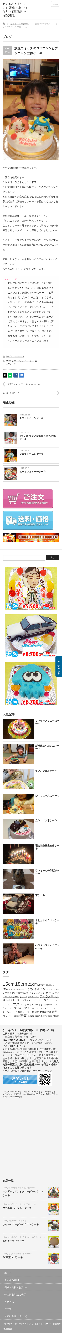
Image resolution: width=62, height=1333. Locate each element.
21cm (8, 361)
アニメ (8, 993)
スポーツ (14, 996)
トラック (36, 1000)
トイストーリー (14, 1000)
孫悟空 (17, 1016)
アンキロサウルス (20, 993)
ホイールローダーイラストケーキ (21, 1224)
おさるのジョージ (16, 989)
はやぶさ (39, 989)
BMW (5, 989)
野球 (45, 1016)
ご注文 (8, 1309)
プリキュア (20, 1008)
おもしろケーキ (15, 1237)
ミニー (50, 1008)
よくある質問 (11, 1280)
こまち (28, 989)
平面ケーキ (31, 1188)
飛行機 (56, 1016)
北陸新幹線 (45, 1012)
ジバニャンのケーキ (11, 393)
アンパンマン (37, 992)
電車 (50, 1016)
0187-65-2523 (17, 1039)
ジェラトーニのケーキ (31, 453)
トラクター (27, 1000)
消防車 (39, 1016)
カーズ (50, 992)
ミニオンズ (41, 1008)
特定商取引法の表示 (15, 1294)
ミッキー (31, 1008)
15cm (8, 984)
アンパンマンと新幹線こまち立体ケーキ (37, 437)
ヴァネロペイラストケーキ (17, 1208)
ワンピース (12, 1012)
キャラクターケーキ (19, 23)
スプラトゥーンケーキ (31, 418)
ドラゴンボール (46, 1005)
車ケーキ (22, 1221)
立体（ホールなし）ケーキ (34, 1237)
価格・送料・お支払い (16, 1287)
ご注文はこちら (58, 666)
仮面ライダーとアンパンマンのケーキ (24, 384)
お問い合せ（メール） (16, 1316)
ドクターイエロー (29, 1004)
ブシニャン (28, 361)
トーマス (13, 1004)
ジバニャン (17, 361)
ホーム (8, 1273)
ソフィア (23, 997)
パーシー (9, 1008)
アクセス (9, 1301)
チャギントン (33, 997)
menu (55, 4)
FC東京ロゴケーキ (13, 1257)
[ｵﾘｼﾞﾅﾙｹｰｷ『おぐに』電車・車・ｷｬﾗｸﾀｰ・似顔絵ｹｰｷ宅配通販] (15, 9)
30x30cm (50, 985)
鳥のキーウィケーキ (13, 1240)
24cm (41, 984)
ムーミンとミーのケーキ (32, 471)
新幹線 (31, 1016)
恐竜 (23, 1016)
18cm (21, 984)
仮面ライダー (25, 1012)
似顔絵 (35, 1011)
